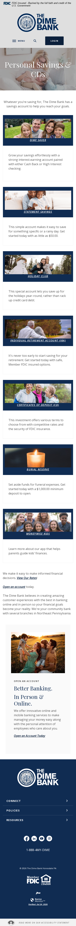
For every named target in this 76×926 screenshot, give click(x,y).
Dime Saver (38, 140)
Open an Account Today (29, 736)
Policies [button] (13, 810)
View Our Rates (27, 578)
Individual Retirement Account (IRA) (38, 340)
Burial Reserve (38, 469)
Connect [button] (13, 801)
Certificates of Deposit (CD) (38, 405)
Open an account (14, 587)
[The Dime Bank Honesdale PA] (38, 22)
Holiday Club (38, 276)
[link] (38, 901)
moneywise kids (38, 533)
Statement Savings (38, 211)
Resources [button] (15, 820)
